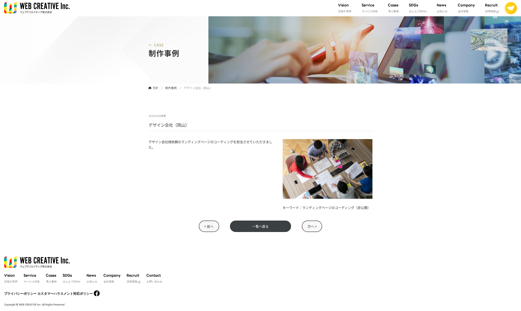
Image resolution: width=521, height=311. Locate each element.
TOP (155, 88)
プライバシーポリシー (20, 294)
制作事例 (171, 88)
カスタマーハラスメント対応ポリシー (65, 294)
